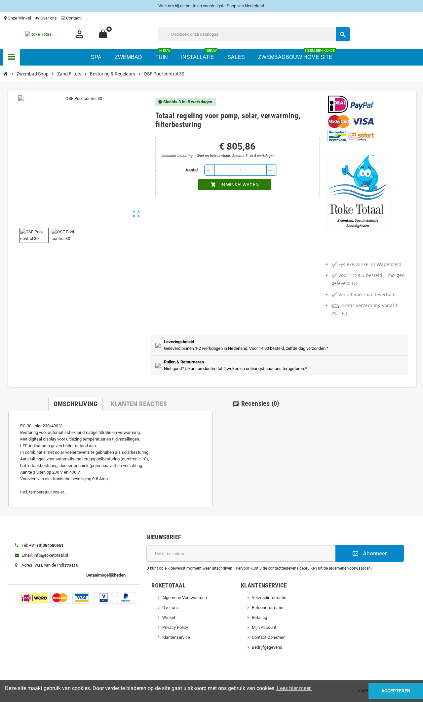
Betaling (259, 617)
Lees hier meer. (294, 688)
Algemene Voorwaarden (184, 597)
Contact (73, 18)
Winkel (168, 617)
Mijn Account (264, 627)
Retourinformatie (267, 607)
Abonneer (374, 553)
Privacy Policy (175, 627)
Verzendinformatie (269, 597)
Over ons (46, 18)
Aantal (191, 169)
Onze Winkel (17, 18)
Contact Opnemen (269, 637)
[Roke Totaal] (45, 33)
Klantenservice (176, 637)
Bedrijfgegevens (267, 647)
